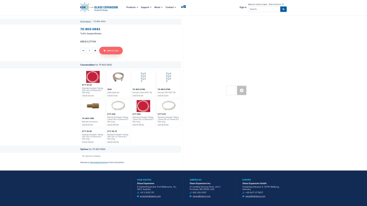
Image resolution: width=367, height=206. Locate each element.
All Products (85, 21)
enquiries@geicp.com (150, 196)
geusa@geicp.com (201, 196)
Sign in (243, 7)
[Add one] (95, 50)
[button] (276, 4)
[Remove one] (83, 50)
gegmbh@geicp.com (255, 196)
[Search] (283, 9)
